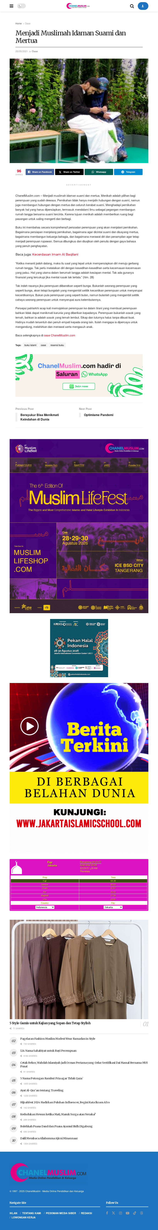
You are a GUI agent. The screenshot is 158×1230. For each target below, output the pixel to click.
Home (18, 23)
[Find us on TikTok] (134, 1213)
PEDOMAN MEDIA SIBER (61, 1213)
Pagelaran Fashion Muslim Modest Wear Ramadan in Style (57, 1038)
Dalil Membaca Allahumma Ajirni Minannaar (49, 1138)
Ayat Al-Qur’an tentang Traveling (42, 1090)
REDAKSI (86, 1213)
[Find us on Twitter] (113, 1213)
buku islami (30, 345)
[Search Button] (132, 6)
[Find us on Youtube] (127, 1213)
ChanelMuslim (32, 1191)
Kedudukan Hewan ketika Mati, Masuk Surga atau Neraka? (58, 1114)
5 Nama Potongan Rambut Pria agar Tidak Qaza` (51, 1078)
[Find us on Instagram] (120, 1213)
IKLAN (13, 1213)
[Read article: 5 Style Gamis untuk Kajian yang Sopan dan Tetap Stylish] (79, 969)
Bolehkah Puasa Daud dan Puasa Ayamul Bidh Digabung (56, 1126)
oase (43, 345)
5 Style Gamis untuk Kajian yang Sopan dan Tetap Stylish (50, 1023)
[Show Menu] (11, 6)
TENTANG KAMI (31, 1213)
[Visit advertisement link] (79, 375)
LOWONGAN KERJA (23, 1217)
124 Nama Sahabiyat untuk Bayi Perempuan (48, 1050)
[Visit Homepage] (77, 6)
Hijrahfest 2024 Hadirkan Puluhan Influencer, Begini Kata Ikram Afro (65, 1102)
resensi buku (57, 345)
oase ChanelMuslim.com (59, 335)
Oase (27, 23)
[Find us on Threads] (141, 1213)
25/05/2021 (21, 51)
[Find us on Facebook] (107, 1213)
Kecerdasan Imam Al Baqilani (55, 254)
